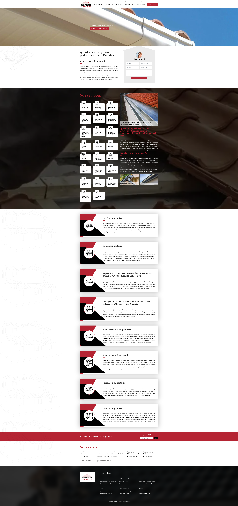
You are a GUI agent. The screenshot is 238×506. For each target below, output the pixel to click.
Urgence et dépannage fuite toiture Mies (104, 461)
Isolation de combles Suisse (124, 478)
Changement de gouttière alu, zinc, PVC (126, 491)
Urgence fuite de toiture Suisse (145, 493)
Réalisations (141, 4)
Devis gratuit (152, 4)
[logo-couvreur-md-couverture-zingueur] (86, 4)
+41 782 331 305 (154, 1)
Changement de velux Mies (117, 451)
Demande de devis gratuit (99, 28)
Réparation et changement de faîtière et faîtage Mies (150, 452)
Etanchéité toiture (103, 486)
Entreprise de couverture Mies (103, 453)
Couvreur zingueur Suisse (143, 486)
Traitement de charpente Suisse (106, 493)
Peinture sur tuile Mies (148, 456)
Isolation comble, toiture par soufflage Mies (134, 452)
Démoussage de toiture (123, 481)
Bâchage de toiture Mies (86, 451)
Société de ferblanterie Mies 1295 (87, 458)
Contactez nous (130, 4)
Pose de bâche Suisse (143, 478)
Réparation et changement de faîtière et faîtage (109, 483)
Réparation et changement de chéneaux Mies (134, 458)
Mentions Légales (126, 501)
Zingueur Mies (115, 456)
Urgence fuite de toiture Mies (102, 458)
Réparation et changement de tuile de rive (147, 481)
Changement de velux (123, 486)
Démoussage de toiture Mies (118, 453)
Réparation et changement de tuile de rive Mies (88, 454)
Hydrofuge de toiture (104, 491)
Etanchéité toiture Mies (133, 456)
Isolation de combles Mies (86, 460)
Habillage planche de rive (124, 488)
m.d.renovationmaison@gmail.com (133, 1)
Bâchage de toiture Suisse (124, 493)
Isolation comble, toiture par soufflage (146, 483)
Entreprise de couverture (102, 4)
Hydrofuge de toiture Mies (149, 453)
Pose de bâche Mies (148, 458)
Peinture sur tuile (122, 483)
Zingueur (101, 488)
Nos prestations (117, 4)
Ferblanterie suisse (123, 496)
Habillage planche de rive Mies (103, 456)
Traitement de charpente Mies (118, 458)
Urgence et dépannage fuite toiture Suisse (108, 481)
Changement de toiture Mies (134, 453)
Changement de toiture (143, 491)
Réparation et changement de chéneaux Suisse (108, 496)
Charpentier (141, 488)
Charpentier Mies (84, 456)
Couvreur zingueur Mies (101, 451)
